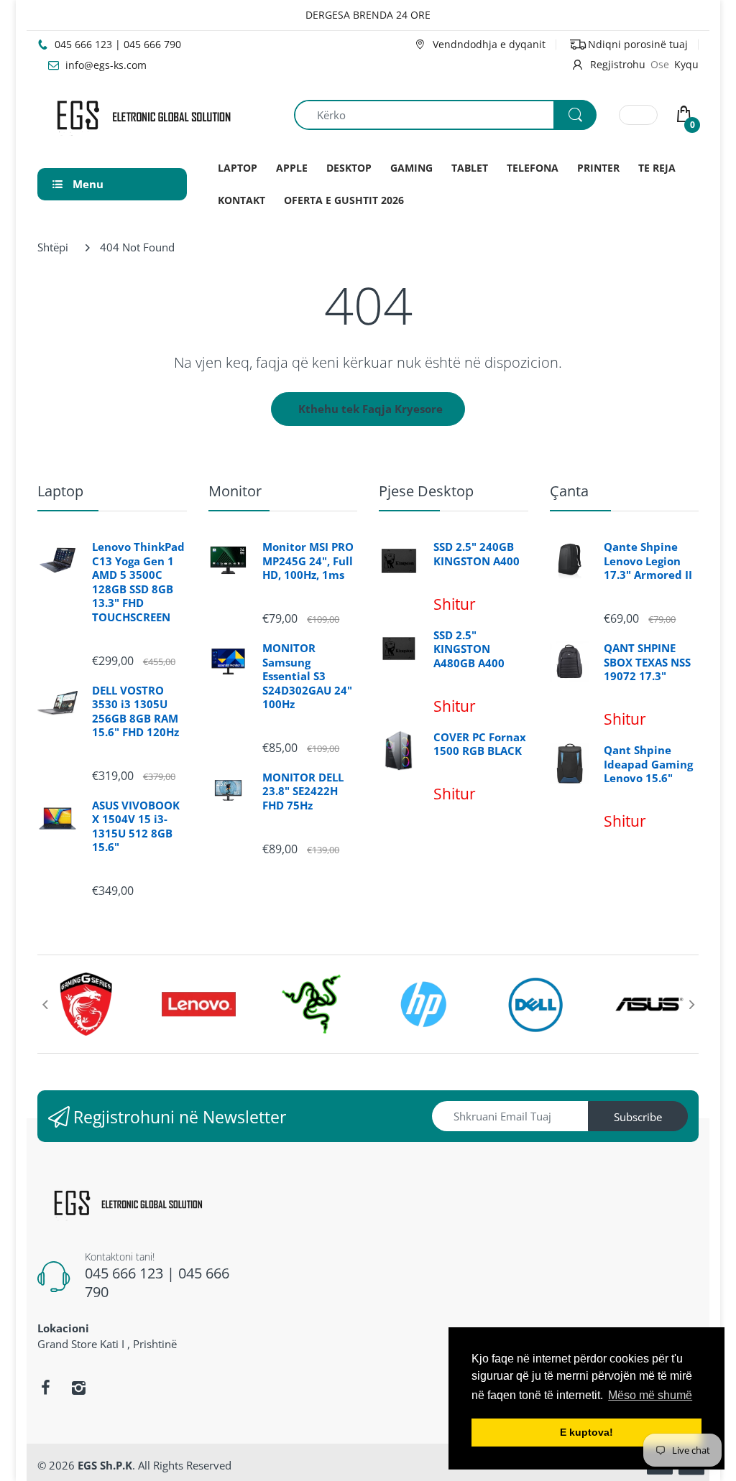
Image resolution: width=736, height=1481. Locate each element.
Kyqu (686, 64)
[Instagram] (78, 1387)
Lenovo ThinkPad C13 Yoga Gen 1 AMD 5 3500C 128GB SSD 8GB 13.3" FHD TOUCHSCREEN (138, 582)
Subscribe (638, 1117)
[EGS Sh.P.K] (142, 113)
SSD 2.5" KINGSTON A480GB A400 (469, 649)
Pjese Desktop (426, 491)
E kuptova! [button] (586, 1432)
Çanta (569, 491)
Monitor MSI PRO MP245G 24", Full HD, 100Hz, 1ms (308, 561)
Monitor (235, 491)
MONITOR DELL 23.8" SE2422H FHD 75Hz (303, 791)
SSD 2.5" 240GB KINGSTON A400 (476, 554)
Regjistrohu (617, 64)
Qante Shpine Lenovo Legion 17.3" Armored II (648, 561)
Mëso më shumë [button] (650, 1395)
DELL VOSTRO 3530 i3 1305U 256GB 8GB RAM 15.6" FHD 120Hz (135, 712)
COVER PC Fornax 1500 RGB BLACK (479, 744)
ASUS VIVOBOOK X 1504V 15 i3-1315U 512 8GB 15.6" (136, 827)
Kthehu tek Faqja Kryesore (370, 408)
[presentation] (44, 1004)
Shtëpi (52, 247)
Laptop (60, 491)
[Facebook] (45, 1387)
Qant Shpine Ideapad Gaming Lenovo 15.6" (648, 764)
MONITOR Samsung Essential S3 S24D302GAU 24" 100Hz (307, 676)
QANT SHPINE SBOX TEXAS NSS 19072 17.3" (647, 662)
